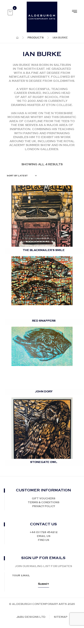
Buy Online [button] (44, 235)
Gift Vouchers (43, 498)
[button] (10, 12)
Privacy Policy (43, 506)
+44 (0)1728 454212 (43, 532)
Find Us (43, 540)
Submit (43, 584)
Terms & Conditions (43, 502)
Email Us (43, 536)
